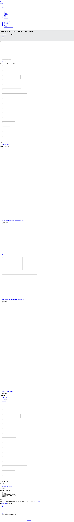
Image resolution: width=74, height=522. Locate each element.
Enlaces (5, 16)
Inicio (3, 36)
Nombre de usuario (3, 483)
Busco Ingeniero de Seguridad (7, 513)
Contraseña (2, 484)
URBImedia (29, 520)
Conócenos (5, 17)
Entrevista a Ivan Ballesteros (8, 254)
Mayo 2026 (4, 400)
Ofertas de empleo (6, 22)
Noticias (5, 11)
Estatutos (5, 20)
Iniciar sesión (3, 488)
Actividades (6, 10)
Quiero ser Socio (6, 23)
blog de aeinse (4, 60)
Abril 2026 (4, 401)
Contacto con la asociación (8, 27)
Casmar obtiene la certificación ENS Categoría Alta (13, 299)
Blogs (3, 37)
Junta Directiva (6, 19)
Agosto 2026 (4, 397)
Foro (4, 24)
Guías (5, 15)
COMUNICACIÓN (6, 9)
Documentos (6, 14)
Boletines (5, 13)
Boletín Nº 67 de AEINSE (7, 391)
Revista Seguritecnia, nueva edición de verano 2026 (13, 220)
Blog (5, 12)
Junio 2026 (4, 399)
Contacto (4, 25)
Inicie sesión (4, 61)
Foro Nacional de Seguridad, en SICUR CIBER (10, 38)
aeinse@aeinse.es (6, 144)
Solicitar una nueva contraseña (7, 486)
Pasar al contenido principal (4, 1)
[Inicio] (1, 3)
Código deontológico (7, 21)
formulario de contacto (36, 501)
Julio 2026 (4, 398)
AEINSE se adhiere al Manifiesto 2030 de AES (12, 272)
